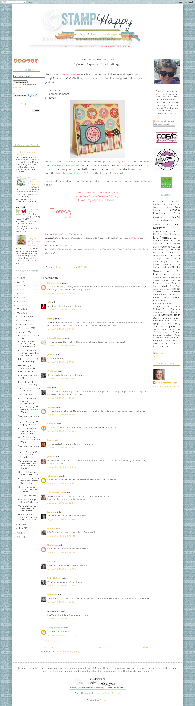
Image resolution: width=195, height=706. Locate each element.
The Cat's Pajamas (164, 326)
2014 (19, 293)
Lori (49, 561)
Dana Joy (52, 545)
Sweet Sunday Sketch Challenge (166, 319)
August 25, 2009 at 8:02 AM (61, 329)
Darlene (51, 528)
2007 (19, 537)
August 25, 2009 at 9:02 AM (61, 378)
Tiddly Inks (174, 329)
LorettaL (51, 423)
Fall (168, 243)
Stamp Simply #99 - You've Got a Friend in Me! (28, 454)
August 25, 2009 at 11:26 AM (61, 467)
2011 (19, 305)
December (24, 316)
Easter (177, 238)
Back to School (26, 371)
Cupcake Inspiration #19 (28, 447)
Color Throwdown (166, 218)
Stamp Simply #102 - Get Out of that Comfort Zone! (29, 344)
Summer (167, 318)
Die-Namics (162, 237)
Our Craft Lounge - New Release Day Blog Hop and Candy (28, 464)
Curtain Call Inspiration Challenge (166, 232)
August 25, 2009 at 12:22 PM (61, 503)
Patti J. (50, 318)
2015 (19, 289)
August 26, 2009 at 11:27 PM (61, 635)
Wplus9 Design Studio (166, 342)
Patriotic (176, 283)
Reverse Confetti (166, 291)
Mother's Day (162, 271)
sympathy (158, 323)
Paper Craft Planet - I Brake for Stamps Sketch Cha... (29, 480)
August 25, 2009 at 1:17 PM (61, 519)
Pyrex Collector (165, 289)
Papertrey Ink (161, 283)
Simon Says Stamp (166, 297)
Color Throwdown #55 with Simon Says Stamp (27, 431)
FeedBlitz (18, 87)
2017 (19, 282)
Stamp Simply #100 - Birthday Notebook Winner (29, 409)
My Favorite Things (166, 272)
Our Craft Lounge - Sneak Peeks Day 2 (29, 500)
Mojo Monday (173, 267)
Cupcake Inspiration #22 (28, 336)
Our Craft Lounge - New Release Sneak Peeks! (28, 508)
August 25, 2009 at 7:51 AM (61, 309)
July (21, 524)
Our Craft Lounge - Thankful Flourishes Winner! (29, 439)
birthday (175, 209)
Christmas (159, 212)
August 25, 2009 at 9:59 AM (61, 414)
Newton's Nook (159, 278)
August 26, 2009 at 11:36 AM (61, 618)
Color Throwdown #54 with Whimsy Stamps (28, 489)
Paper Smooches (171, 280)
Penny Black (160, 286)
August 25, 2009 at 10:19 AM (61, 431)
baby (169, 207)
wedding (167, 335)
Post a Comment (53, 641)
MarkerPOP (167, 264)
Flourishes (164, 246)
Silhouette (175, 294)
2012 (19, 301)
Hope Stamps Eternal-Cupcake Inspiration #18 (28, 517)
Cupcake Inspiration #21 (28, 376)
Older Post (147, 647)
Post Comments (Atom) (67, 651)
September (25, 328)
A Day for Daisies (163, 201)
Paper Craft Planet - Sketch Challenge (28, 383)
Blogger (104, 700)
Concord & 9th (161, 224)
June (21, 528)
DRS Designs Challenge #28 (26, 366)
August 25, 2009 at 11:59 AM (61, 483)
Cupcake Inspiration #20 (28, 417)
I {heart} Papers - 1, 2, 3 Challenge (28, 360)
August (23, 332)
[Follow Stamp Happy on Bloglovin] (25, 96)
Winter (167, 340)
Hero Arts (159, 252)
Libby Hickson (54, 578)
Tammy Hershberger (166, 382)
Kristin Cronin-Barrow (109, 693)
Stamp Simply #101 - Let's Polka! (29, 389)
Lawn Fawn (170, 258)
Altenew (168, 204)
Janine (50, 354)
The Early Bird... (26, 394)
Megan (50, 440)
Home (64, 46)
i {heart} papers (55, 338)
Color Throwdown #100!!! (34, 209)
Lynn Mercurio (54, 283)
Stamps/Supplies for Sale (116, 46)
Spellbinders (160, 300)
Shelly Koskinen (55, 627)
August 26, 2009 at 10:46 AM (61, 602)
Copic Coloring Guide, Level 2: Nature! (34, 180)
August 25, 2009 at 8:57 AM (61, 362)
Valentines (158, 332)
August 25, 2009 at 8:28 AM (61, 345)
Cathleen (52, 371)
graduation (158, 250)
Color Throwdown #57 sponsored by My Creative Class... (29, 353)
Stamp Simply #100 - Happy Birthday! (29, 423)
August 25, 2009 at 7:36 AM (61, 293)
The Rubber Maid (56, 492)
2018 (19, 278)
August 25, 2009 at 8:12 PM (61, 536)
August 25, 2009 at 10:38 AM (61, 447)
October (23, 324)
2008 (19, 533)
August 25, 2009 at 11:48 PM (61, 569)
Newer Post (48, 647)
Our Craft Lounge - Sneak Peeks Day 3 (29, 473)
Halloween (174, 249)
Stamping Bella (170, 314)
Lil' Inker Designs (166, 260)
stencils (157, 318)
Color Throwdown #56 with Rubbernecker (27, 401)
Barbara (51, 594)
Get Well (175, 247)
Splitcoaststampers (163, 303)
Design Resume (84, 46)
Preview (17, 84)
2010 (19, 309)
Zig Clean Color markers (166, 344)
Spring (156, 306)
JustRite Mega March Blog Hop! (27, 153)
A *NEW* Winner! (27, 495)
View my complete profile (166, 386)
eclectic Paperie (162, 240)
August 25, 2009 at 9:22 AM (61, 398)
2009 (19, 313)
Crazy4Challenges (162, 231)
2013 (19, 297)
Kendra (51, 512)
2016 (19, 285)
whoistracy (53, 476)
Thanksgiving (174, 323)
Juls (49, 302)
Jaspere (51, 407)
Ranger (176, 288)
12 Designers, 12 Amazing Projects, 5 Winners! (34, 241)
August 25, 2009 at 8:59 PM (61, 552)
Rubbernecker (160, 294)
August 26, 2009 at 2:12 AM (61, 585)
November (24, 320)
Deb (49, 387)
